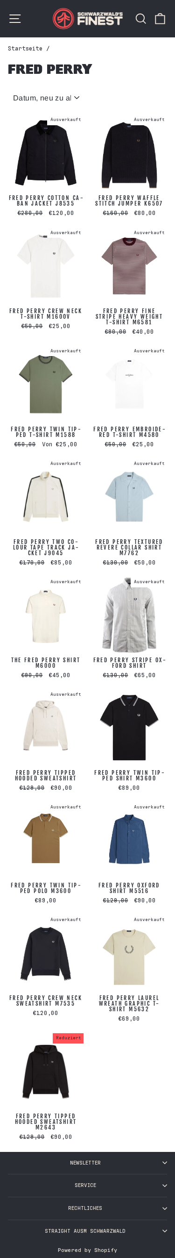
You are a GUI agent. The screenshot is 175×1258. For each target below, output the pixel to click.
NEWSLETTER (85, 1162)
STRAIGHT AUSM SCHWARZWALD (85, 1231)
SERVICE (85, 1185)
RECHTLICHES (85, 1208)
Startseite (25, 49)
